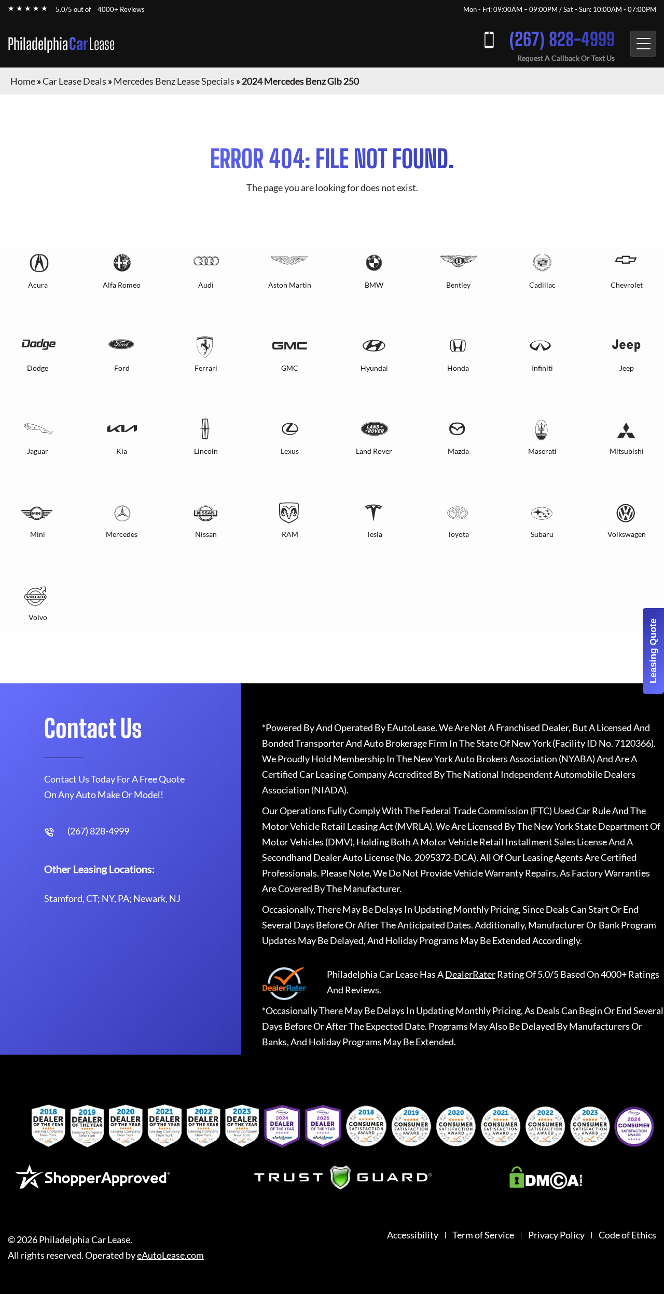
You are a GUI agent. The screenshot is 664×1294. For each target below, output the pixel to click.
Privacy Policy (556, 1235)
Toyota (458, 534)
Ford (122, 367)
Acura (38, 284)
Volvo (38, 617)
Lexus (290, 451)
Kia (121, 451)
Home (22, 81)
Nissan (206, 534)
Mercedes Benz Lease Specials (174, 81)
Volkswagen (626, 534)
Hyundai (374, 367)
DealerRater (470, 974)
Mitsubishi (627, 451)
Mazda (458, 451)
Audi (206, 284)
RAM (290, 534)
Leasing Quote (653, 650)
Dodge (37, 367)
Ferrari (206, 367)
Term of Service (483, 1235)
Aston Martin (289, 284)
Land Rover (374, 451)
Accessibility (412, 1235)
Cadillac (542, 284)
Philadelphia (61, 43)
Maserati (542, 451)
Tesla (374, 534)
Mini (37, 534)
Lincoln (206, 451)
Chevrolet (627, 284)
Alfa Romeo (122, 284)
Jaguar (37, 451)
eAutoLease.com (170, 1255)
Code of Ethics (627, 1235)
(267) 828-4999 (562, 39)
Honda (458, 367)
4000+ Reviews (121, 9)
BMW (374, 284)
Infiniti (542, 367)
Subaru (542, 534)
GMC (289, 367)
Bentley (458, 284)
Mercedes (121, 534)
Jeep (626, 367)
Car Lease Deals (74, 81)
